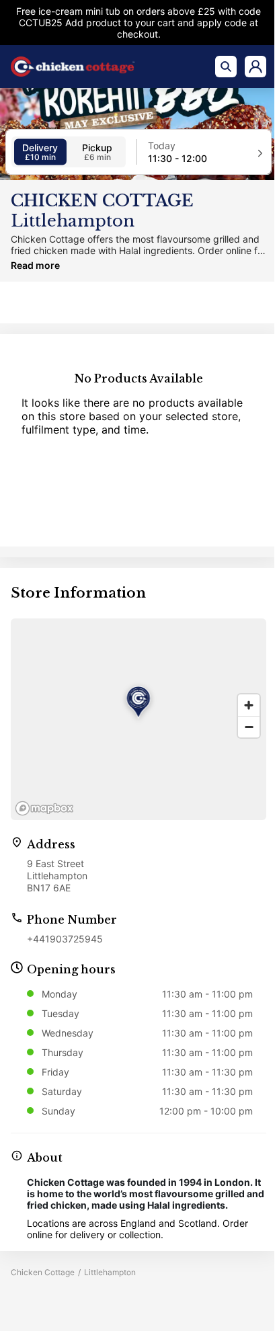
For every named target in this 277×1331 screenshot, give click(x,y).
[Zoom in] (249, 705)
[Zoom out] (249, 726)
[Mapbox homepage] (44, 808)
